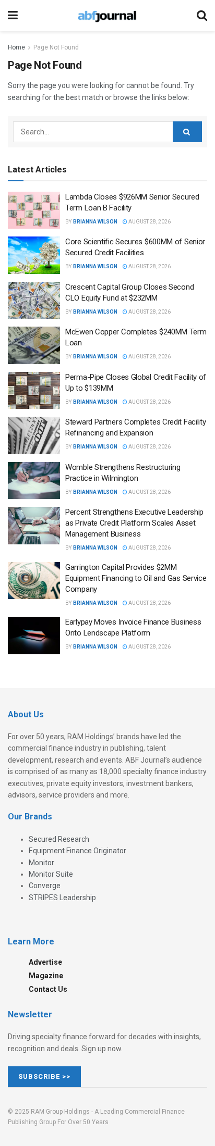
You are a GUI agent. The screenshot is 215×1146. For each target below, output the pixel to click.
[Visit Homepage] (107, 15)
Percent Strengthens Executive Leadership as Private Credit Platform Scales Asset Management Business (134, 523)
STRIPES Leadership (62, 897)
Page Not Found (56, 47)
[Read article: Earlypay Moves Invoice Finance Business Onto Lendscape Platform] (34, 635)
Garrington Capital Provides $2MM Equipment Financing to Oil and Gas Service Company (135, 578)
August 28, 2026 (149, 222)
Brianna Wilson (95, 222)
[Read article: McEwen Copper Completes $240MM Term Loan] (34, 345)
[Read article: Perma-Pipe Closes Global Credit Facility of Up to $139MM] (34, 390)
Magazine (46, 975)
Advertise (45, 962)
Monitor (41, 862)
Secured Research (59, 839)
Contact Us (48, 989)
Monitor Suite (51, 874)
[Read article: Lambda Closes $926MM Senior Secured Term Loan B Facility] (34, 210)
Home (16, 47)
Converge (45, 885)
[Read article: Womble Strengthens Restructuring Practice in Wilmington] (34, 481)
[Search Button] (202, 15)
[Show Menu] (13, 15)
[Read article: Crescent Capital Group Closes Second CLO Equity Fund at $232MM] (34, 300)
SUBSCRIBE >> (44, 1076)
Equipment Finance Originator (77, 850)
